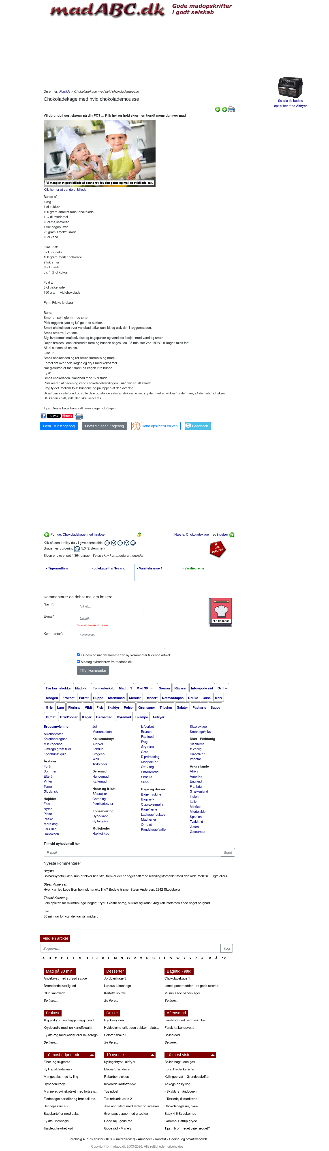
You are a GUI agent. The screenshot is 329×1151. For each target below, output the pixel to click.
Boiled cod (172, 1034)
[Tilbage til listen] (139, 534)
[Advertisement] (139, 53)
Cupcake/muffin (152, 804)
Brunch (146, 731)
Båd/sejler (99, 793)
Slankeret (197, 743)
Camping (99, 798)
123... (226, 958)
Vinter (48, 781)
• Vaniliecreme (193, 568)
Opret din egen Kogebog (104, 425)
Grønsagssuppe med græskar (126, 1113)
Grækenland (199, 791)
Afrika (194, 771)
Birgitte (49, 870)
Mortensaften (102, 731)
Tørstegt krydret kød (58, 1128)
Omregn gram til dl (57, 748)
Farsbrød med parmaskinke (184, 1020)
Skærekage (198, 726)
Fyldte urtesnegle (56, 1120)
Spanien (196, 816)
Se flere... (51, 1000)
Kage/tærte (149, 809)
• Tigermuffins (57, 568)
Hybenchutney (54, 1083)
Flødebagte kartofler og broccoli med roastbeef (72, 1098)
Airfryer (97, 743)
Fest (47, 803)
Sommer (50, 771)
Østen (194, 826)
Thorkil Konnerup (56, 897)
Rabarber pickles (116, 1076)
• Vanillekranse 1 (149, 568)
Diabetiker (197, 753)
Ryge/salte (100, 815)
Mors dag (51, 823)
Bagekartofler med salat (61, 1113)
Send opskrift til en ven (160, 425)
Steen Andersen (55, 884)
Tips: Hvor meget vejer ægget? (187, 1128)
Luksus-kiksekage (117, 985)
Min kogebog (53, 743)
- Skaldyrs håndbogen (180, 1091)
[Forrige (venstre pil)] (217, 108)
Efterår (48, 776)
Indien (194, 796)
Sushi (145, 781)
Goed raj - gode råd (118, 1120)
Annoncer (145, 1138)
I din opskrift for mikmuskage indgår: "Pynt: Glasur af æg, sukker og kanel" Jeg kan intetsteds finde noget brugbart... (128, 902)
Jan (46, 911)
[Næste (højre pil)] (224, 108)
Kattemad (99, 781)
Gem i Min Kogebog (59, 425)
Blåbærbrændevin (117, 1069)
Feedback (200, 425)
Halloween (51, 833)
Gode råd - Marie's (117, 1128)
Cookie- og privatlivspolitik (188, 1138)
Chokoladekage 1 (177, 978)
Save (69, 415)
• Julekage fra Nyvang (108, 568)
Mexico (195, 806)
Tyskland (196, 821)
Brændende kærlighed (60, 985)
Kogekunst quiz (55, 753)
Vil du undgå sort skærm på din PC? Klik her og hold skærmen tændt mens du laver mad (115, 115)
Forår (47, 766)
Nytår (48, 808)
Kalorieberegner (55, 738)
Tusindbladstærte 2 (118, 1098)
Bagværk (147, 799)
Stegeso (98, 753)
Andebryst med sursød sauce (65, 978)
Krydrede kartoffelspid (120, 1083)
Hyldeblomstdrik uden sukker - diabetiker (132, 1027)
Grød (144, 751)
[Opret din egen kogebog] (220, 612)
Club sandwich (54, 993)
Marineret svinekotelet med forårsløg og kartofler (72, 1091)
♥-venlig (195, 748)
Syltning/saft (101, 821)
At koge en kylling (177, 1083)
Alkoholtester (53, 733)
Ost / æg (147, 766)
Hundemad (100, 776)
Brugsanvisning (56, 726)
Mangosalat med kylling (61, 1076)
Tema (48, 786)
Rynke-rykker (114, 1020)
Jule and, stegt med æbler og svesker (131, 1106)
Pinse (48, 813)
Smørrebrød (149, 771)
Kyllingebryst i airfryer (119, 1061)
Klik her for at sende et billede (65, 189)
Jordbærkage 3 (115, 978)
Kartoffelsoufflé (115, 993)
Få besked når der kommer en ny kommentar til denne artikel (125, 655)
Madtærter (148, 819)
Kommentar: (53, 633)
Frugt (144, 741)
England (196, 781)
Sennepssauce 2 (56, 1106)
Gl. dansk (51, 791)
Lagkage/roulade (153, 814)
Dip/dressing (150, 756)
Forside (64, 91)
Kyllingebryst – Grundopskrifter (186, 1076)
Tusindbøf (111, 1091)
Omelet (146, 824)
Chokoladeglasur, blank (181, 1106)
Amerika (196, 776)
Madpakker (149, 761)
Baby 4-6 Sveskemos (180, 1113)
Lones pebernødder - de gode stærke (191, 985)
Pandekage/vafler (154, 829)
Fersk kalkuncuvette (179, 1027)
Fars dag (50, 828)
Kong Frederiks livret (179, 1069)
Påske (48, 818)
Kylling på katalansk (58, 1069)
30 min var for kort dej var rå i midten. (71, 916)
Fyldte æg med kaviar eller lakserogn (71, 1034)
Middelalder (198, 811)
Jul (94, 726)
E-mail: (49, 616)
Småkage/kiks (200, 731)
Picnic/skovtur (102, 803)
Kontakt (160, 1138)
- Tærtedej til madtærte (180, 1098)
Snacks (146, 776)
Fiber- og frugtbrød (57, 1061)
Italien (194, 801)
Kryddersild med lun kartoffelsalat (68, 1027)
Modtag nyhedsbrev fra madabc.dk (106, 661)
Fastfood (147, 736)
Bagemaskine (151, 794)
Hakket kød (100, 833)
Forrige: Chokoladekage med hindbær (78, 534)
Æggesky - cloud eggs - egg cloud (69, 1020)
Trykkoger (99, 764)
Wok (95, 758)
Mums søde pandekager (182, 993)
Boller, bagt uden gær (179, 1061)
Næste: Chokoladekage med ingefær (201, 534)
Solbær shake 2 (115, 1034)
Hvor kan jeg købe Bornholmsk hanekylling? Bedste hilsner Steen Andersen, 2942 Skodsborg (112, 889)
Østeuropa (197, 831)
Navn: (49, 604)
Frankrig (196, 786)
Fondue (97, 748)
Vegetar (195, 758)
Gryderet (147, 746)
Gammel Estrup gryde (180, 1120)
